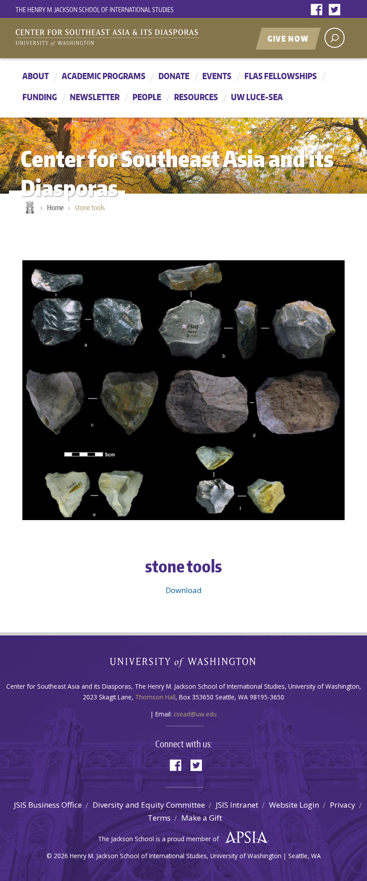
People (146, 96)
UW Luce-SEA (257, 96)
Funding (39, 96)
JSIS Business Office (48, 805)
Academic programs (103, 75)
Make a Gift (201, 818)
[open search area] (334, 38)
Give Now (288, 38)
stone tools (90, 207)
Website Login (294, 805)
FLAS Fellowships (280, 75)
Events (216, 75)
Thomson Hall (155, 697)
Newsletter (94, 96)
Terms (159, 818)
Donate (173, 75)
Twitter (337, 10)
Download (184, 590)
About (35, 75)
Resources (196, 96)
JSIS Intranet (237, 805)
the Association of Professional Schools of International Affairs (244, 837)
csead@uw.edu (195, 714)
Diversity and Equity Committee (149, 805)
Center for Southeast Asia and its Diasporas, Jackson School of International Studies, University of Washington (116, 39)
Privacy (342, 805)
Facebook (319, 10)
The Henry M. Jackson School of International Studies (95, 9)
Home (29, 207)
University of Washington (184, 664)
